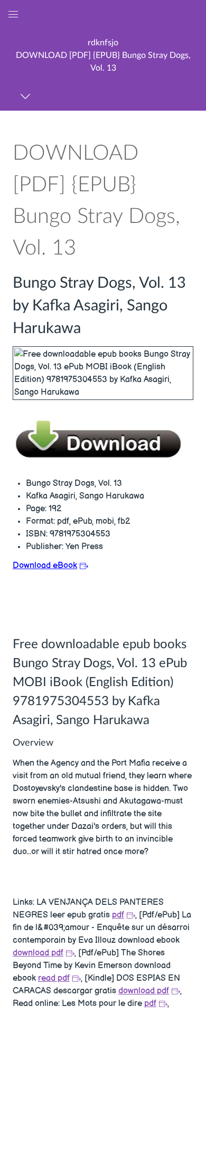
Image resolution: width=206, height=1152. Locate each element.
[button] (103, 55)
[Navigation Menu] (27, 96)
